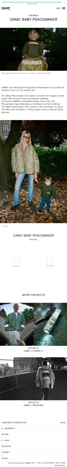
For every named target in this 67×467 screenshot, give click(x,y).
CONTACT (6, 452)
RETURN (5, 434)
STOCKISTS (6, 446)
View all (33, 239)
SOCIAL (5, 458)
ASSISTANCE (9, 428)
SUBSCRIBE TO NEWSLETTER (14, 423)
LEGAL (7, 440)
